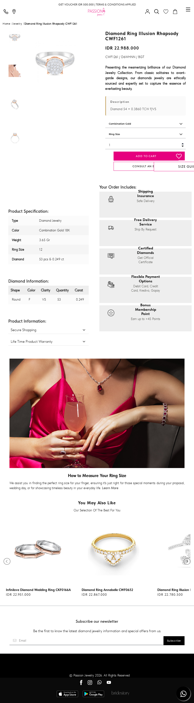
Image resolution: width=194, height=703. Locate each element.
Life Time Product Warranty (32, 341)
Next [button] (77, 62)
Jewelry (17, 23)
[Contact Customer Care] (7, 11)
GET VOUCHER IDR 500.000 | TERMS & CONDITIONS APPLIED (97, 4)
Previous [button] (32, 62)
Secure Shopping (23, 330)
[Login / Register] (148, 11)
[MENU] (188, 9)
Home (6, 23)
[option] (14, 46)
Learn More (110, 488)
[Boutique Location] (15, 11)
